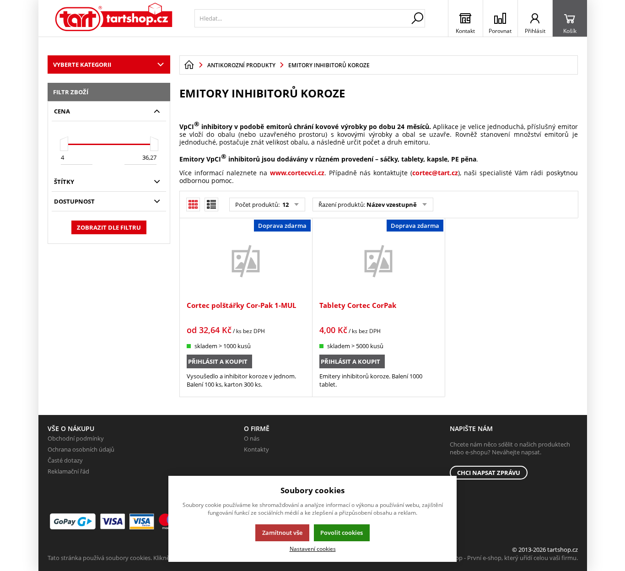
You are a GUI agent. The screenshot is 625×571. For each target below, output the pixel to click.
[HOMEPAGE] (189, 65)
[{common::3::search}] (417, 18)
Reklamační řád (68, 471)
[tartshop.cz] (114, 18)
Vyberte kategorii (82, 64)
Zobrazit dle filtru (109, 227)
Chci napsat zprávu (488, 473)
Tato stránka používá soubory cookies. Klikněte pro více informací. (137, 558)
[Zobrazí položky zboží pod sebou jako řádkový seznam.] (211, 204)
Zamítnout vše (282, 532)
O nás (251, 438)
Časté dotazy (65, 460)
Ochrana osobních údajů (81, 449)
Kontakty (256, 449)
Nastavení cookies (313, 548)
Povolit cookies (341, 532)
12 (285, 204)
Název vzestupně (391, 204)
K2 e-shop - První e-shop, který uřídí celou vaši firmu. (507, 558)
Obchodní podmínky (76, 438)
